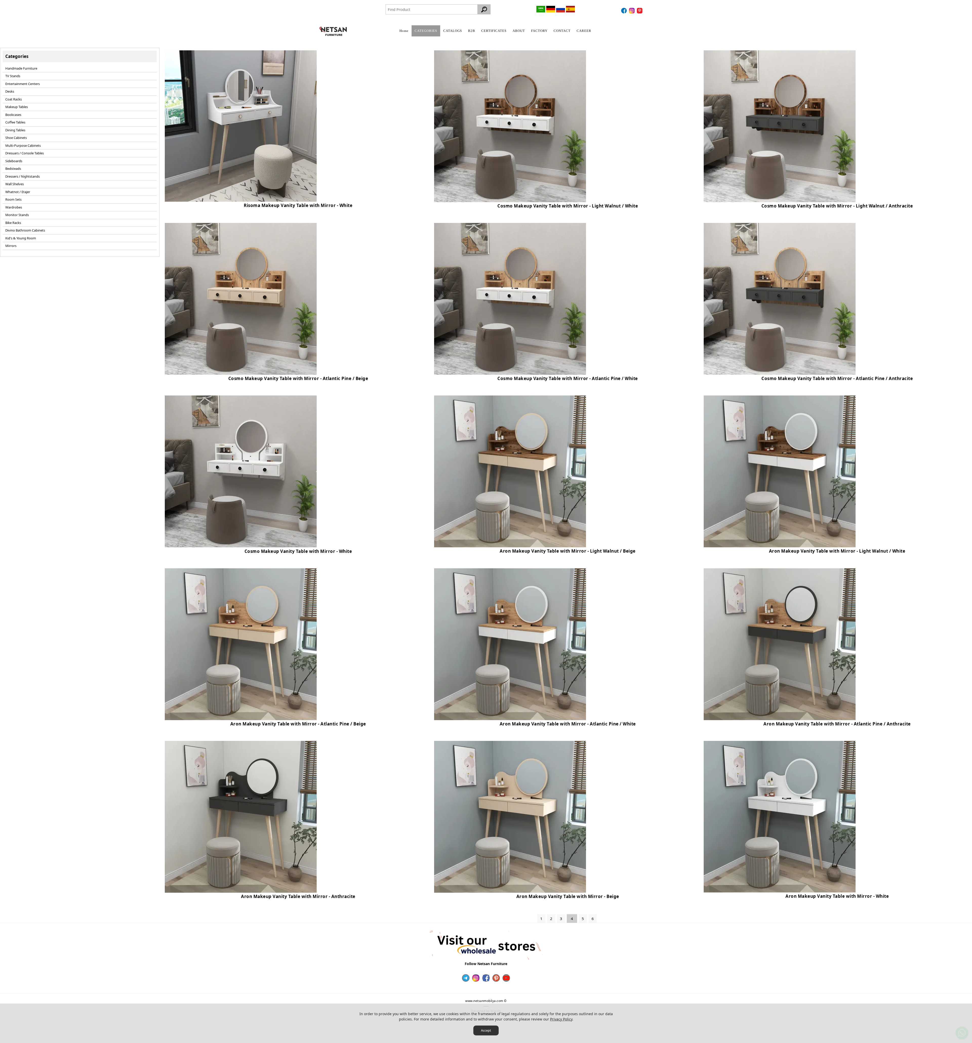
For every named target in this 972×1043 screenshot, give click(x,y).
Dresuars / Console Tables (24, 153)
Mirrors (10, 245)
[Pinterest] (640, 10)
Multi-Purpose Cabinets (23, 145)
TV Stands (12, 76)
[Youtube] (506, 978)
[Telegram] (466, 978)
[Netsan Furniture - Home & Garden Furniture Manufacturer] (333, 31)
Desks (9, 91)
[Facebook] (624, 10)
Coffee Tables (15, 122)
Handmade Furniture (21, 68)
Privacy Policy (561, 1019)
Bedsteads (13, 168)
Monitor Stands (17, 215)
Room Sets (13, 199)
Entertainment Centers (22, 83)
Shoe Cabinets (16, 137)
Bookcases (13, 114)
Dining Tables (15, 130)
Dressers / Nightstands (22, 176)
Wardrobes (13, 207)
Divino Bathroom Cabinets (25, 230)
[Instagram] (632, 10)
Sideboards (13, 161)
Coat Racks (13, 99)
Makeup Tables (16, 107)
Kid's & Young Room (20, 238)
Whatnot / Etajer (17, 192)
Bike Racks (13, 222)
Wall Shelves (14, 184)
